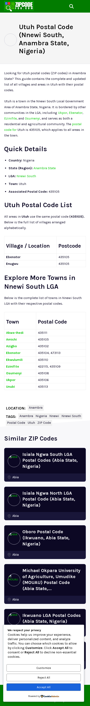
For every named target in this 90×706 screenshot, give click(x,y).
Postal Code (16, 423)
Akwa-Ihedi (14, 333)
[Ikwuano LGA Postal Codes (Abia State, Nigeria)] (14, 618)
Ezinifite (10, 118)
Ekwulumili (14, 360)
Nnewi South (26, 176)
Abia (15, 477)
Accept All (43, 687)
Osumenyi (32, 118)
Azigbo (11, 346)
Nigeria (41, 416)
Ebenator (75, 113)
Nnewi (54, 416)
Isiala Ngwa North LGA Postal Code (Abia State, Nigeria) (48, 499)
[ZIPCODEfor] (18, 6)
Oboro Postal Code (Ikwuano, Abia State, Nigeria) (45, 537)
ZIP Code (44, 423)
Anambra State (44, 168)
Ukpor (62, 113)
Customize (43, 668)
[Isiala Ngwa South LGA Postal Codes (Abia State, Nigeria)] (14, 461)
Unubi (10, 387)
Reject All (43, 677)
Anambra (35, 408)
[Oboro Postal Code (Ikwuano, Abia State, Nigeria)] (14, 538)
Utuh (31, 423)
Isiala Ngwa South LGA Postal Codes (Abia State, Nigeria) (50, 460)
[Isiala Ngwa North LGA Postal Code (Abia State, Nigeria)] (14, 499)
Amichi (11, 339)
